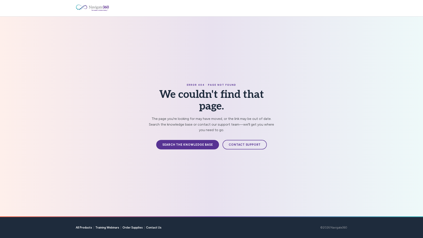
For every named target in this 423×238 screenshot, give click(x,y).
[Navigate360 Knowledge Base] (102, 7)
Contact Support (245, 144)
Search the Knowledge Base (187, 144)
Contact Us (153, 227)
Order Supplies (132, 227)
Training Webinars (107, 227)
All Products (84, 227)
